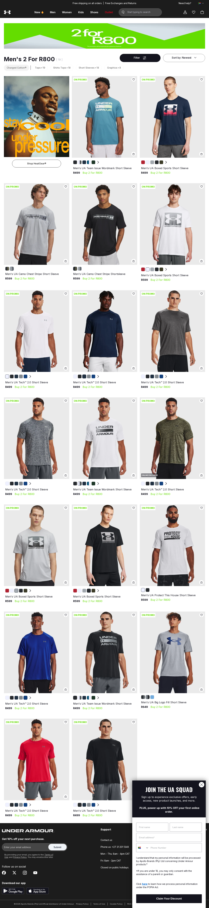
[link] (104, 117)
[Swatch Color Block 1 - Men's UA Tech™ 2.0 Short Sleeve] (12, 376)
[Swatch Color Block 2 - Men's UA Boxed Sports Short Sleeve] (152, 162)
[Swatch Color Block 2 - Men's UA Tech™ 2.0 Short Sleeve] (16, 376)
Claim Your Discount (169, 898)
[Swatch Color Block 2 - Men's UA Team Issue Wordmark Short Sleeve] (84, 162)
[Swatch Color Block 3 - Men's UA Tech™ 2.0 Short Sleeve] (21, 376)
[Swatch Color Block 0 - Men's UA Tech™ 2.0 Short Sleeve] (7, 376)
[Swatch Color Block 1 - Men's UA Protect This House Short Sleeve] (148, 590)
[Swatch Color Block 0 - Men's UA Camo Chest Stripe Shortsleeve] (7, 269)
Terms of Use (99, 904)
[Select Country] (201, 3)
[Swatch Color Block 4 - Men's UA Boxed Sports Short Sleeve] (161, 162)
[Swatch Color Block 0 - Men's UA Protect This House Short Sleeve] (143, 590)
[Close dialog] (201, 785)
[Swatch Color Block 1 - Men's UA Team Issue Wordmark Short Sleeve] (80, 162)
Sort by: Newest (181, 57)
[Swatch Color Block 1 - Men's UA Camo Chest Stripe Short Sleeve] (12, 269)
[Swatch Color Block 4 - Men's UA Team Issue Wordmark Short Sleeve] (93, 162)
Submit (57, 847)
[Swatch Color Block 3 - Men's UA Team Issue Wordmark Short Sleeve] (89, 162)
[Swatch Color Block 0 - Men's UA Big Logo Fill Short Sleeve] (143, 697)
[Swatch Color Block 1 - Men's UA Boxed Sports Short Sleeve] (148, 162)
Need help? (185, 3)
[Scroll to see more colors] (98, 162)
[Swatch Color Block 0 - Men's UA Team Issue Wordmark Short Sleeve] (75, 162)
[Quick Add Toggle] (133, 154)
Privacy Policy (82, 904)
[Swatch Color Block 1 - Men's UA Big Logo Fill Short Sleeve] (148, 697)
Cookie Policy (116, 904)
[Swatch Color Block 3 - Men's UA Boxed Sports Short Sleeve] (157, 162)
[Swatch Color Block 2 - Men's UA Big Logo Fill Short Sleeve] (152, 697)
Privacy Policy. (20, 857)
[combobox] (142, 847)
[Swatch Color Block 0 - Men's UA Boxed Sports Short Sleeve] (143, 162)
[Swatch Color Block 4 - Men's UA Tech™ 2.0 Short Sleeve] (25, 376)
